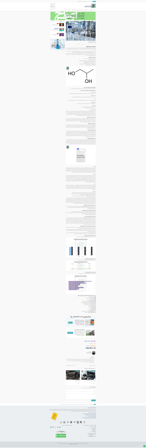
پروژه (86, 404)
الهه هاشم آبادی (88, 352)
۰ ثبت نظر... (91, 362)
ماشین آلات (68, 404)
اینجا (78, 321)
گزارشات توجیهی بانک (71, 404)
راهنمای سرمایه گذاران (56, 28)
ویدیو (59, 404)
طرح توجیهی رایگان (84, 404)
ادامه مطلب (94, 383)
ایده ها (57, 23)
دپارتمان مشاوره (84, 1)
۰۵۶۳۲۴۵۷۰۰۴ (77, 323)
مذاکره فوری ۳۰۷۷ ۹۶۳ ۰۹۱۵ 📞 (81, 317)
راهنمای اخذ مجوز (80, 404)
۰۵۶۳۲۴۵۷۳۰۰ (82, 324)
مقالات (61, 404)
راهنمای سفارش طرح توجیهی (80, 1)
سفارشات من (88, 1)
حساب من (91, 1)
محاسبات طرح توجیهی (64, 404)
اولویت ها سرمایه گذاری (91, 404)
